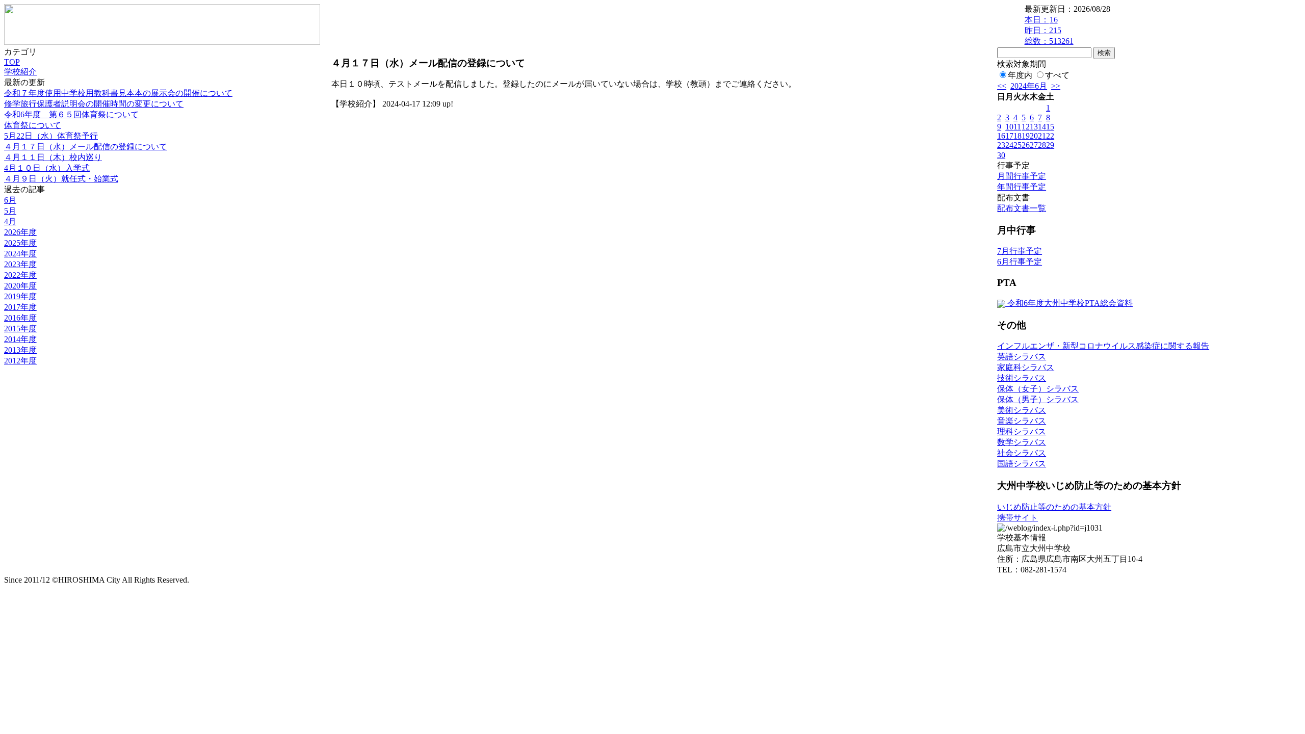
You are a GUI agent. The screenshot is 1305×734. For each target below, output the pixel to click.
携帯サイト (1017, 517)
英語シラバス (1021, 356)
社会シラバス (1021, 453)
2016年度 (20, 317)
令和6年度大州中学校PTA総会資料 (1069, 303)
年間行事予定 (1021, 186)
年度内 (1020, 75)
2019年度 (20, 296)
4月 (10, 221)
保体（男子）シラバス (1038, 399)
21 (1042, 136)
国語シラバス (1021, 463)
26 (1026, 145)
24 (1009, 145)
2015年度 (20, 328)
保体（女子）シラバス (1038, 388)
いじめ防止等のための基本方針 (1054, 507)
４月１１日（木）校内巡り (53, 157)
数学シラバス (1021, 442)
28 (1042, 145)
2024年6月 (1028, 86)
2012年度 (20, 360)
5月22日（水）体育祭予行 (51, 136)
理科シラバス (1021, 431)
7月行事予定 (1019, 251)
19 (1026, 136)
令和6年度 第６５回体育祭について (71, 114)
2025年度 (20, 243)
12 (1026, 126)
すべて (1057, 75)
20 (1034, 136)
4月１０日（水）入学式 (47, 168)
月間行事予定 (1021, 176)
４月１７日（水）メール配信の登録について (85, 146)
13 (1034, 126)
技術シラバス (1021, 378)
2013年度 (20, 350)
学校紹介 (20, 71)
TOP (12, 62)
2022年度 (20, 275)
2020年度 (20, 285)
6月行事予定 (1019, 261)
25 (1017, 145)
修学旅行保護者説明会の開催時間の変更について (94, 103)
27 (1034, 145)
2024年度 (20, 253)
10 (1009, 126)
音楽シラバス (1021, 420)
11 (1017, 126)
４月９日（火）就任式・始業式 (61, 178)
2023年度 (20, 264)
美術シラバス (1021, 410)
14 (1042, 126)
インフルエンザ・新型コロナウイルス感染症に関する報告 (1103, 346)
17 (1009, 136)
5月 (10, 210)
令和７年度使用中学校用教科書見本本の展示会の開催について (118, 93)
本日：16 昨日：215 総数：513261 (1049, 30)
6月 (10, 200)
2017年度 (20, 307)
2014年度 (20, 339)
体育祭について (32, 125)
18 (1017, 136)
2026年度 (20, 232)
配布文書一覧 (1021, 208)
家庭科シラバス (1025, 367)
